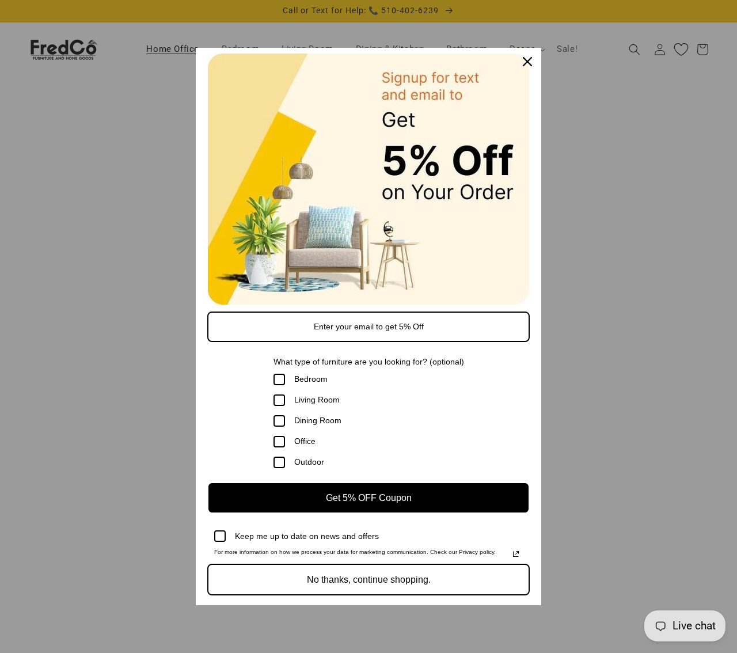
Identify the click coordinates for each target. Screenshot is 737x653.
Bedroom (311, 379)
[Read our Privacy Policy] (516, 554)
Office (305, 441)
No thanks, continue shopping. (369, 579)
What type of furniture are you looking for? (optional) (368, 361)
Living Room (317, 399)
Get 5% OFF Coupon (369, 498)
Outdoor (309, 461)
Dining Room (317, 420)
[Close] (527, 61)
